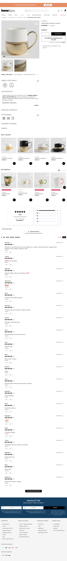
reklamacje (21, 530)
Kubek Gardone (39, 193)
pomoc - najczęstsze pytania (25, 524)
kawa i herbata (19, 17)
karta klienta (41, 528)
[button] (2, 228)
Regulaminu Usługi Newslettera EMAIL (11, 511)
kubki (25, 17)
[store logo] (8, 10)
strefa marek (56, 526)
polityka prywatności (7, 532)
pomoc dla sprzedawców (59, 530)
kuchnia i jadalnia (11, 17)
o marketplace (56, 524)
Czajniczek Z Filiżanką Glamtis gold (7, 158)
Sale (29, 15)
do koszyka (58, 33)
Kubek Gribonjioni (23, 193)
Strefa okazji (63, 15)
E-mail (11, 507)
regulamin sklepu (23, 534)
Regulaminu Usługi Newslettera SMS (35, 511)
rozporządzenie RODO (7, 528)
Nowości (22, 15)
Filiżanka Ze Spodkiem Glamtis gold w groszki (40, 158)
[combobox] (36, 10)
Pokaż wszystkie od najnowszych (33, 491)
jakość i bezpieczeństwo (7, 538)
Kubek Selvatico (6, 193)
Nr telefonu (33, 507)
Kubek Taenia (54, 193)
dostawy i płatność (23, 526)
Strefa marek (47, 15)
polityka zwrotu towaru (24, 528)
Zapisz (55, 507)
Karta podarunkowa (36, 15)
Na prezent (55, 15)
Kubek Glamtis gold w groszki (24, 158)
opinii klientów (20, 216)
